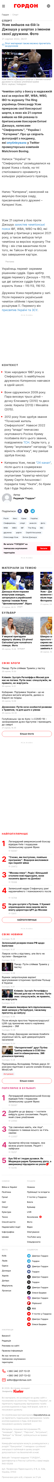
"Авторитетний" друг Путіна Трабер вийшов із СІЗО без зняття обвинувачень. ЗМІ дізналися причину (24, 1051)
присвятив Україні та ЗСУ (19, 310)
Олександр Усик (11, 537)
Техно (5, 1217)
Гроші (5, 1197)
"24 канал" (43, 462)
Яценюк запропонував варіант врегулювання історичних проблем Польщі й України (26, 980)
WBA (6, 528)
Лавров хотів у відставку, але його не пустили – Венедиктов (23, 955)
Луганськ (6, 1290)
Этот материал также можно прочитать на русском (28, 44)
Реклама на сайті (10, 1345)
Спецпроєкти (33, 1242)
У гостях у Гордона (37, 1197)
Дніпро (5, 1280)
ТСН (26, 442)
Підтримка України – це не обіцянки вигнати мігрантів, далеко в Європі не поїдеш (23, 695)
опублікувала (16, 142)
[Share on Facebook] (20, 511)
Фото (29, 1222)
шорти (19, 532)
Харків (5, 1275)
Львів (4, 1260)
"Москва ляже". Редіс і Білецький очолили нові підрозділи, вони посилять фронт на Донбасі (28, 875)
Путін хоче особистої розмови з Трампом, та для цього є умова (27, 708)
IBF (22, 528)
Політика (6, 1192)
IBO (41, 528)
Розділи (31, 1181)
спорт (22, 523)
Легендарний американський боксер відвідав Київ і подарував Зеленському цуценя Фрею (29, 844)
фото (43, 523)
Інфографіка (8, 1232)
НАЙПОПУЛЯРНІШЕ (15, 833)
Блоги (30, 1202)
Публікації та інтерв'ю (38, 1192)
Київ (4, 1255)
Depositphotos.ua (42, 1415)
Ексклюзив (32, 1217)
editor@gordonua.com (19, 1379)
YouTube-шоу (34, 1237)
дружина (8, 532)
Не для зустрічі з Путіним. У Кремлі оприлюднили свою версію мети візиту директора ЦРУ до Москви (29, 907)
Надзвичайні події (11, 1227)
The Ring (32, 528)
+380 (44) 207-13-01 (18, 1371)
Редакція (6, 1340)
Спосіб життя (8, 1222)
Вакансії (6, 1335)
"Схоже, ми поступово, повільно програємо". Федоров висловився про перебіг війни (28, 860)
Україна (34, 518)
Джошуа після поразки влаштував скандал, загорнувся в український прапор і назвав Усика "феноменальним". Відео (17, 597)
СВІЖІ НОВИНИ (12, 934)
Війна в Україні (9, 1187)
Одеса (5, 1265)
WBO (14, 528)
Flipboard (36, 1303)
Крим (23, 518)
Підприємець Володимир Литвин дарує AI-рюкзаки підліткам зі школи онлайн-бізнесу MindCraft (26, 1066)
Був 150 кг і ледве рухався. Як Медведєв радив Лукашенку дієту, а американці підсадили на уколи (29, 1161)
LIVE (29, 1212)
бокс (15, 518)
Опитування (33, 1232)
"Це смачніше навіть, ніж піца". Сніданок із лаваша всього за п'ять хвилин (28, 1130)
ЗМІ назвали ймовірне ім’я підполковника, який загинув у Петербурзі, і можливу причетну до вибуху (26, 1010)
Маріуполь (7, 1285)
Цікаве (5, 1237)
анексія (33, 523)
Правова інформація (12, 1350)
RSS (34, 1308)
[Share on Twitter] (26, 511)
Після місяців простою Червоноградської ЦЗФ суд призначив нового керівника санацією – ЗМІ (25, 1023)
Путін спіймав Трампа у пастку (24, 668)
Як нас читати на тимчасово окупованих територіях (14, 1358)
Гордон (5, 14)
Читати (43, 548)
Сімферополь (10, 523)
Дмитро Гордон (40, 1256)
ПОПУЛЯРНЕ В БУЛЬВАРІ (19, 1088)
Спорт (15, 14)
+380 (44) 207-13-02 (19, 1375)
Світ (4, 1202)
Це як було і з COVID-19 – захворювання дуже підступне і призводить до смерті (26, 721)
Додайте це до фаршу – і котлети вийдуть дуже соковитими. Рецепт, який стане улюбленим (28, 1114)
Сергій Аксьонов (33, 532)
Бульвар (9, 612)
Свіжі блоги (11, 663)
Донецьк (6, 1270)
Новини (6, 1181)
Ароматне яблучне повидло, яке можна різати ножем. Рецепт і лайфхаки (26, 1145)
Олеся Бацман (39, 1292)
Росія (6, 518)
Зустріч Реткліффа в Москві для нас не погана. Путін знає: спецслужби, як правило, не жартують (26, 680)
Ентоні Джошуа (30, 537)
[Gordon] (26, 6)
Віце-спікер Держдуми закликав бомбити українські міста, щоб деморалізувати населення (25, 1037)
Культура (6, 1212)
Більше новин (27, 1081)
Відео (30, 1227)
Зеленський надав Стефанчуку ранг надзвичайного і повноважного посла (29, 891)
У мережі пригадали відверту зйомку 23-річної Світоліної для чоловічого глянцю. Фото (17, 641)
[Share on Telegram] (33, 511)
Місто (5, 1250)
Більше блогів (27, 734)
